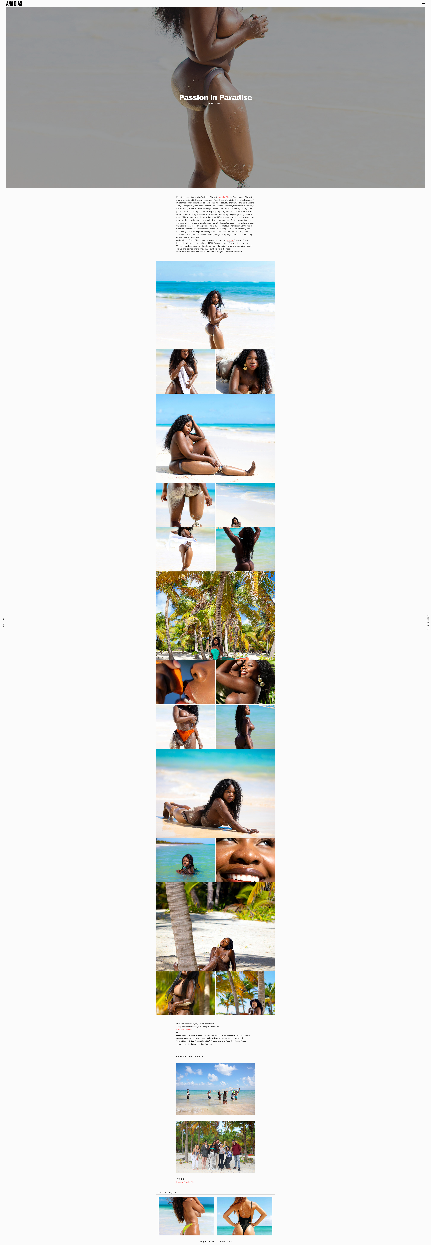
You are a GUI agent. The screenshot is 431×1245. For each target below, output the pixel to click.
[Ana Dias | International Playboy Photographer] (14, 3)
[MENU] (423, 2)
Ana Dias (230, 240)
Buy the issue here (184, 1029)
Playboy (179, 1182)
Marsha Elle (224, 197)
